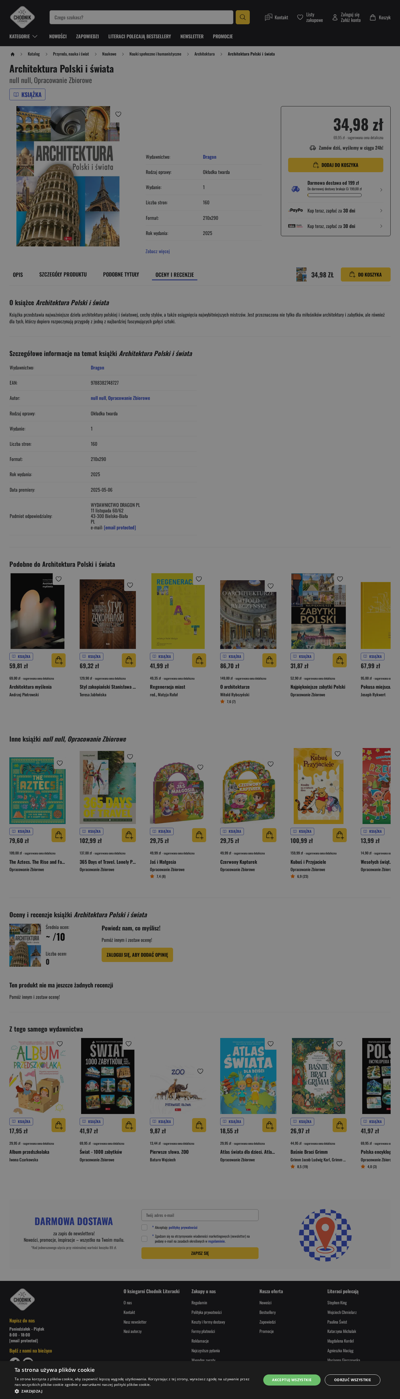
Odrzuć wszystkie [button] (352, 1379)
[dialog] (200, 1380)
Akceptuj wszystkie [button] (292, 1379)
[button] (134, 1391)
